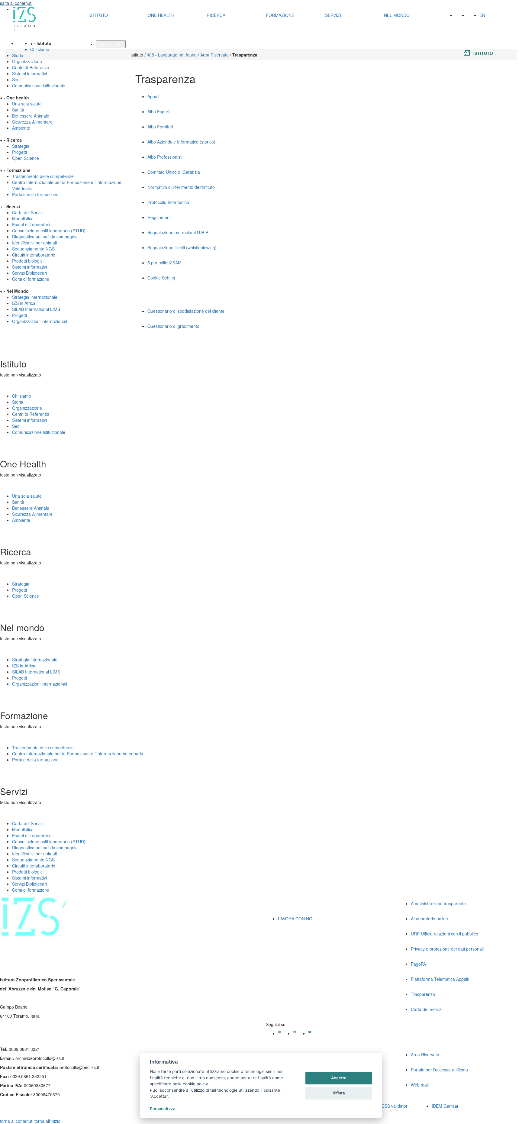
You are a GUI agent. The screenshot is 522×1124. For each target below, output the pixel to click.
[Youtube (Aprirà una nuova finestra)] (309, 1031)
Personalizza (163, 1108)
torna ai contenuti (16, 1121)
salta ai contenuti (16, 3)
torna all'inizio (47, 1121)
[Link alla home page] (45, 18)
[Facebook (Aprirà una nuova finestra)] (294, 1031)
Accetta (338, 1077)
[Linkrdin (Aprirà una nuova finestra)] (279, 1031)
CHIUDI (106, 44)
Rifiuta (339, 1092)
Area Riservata (214, 55)
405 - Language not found (172, 55)
